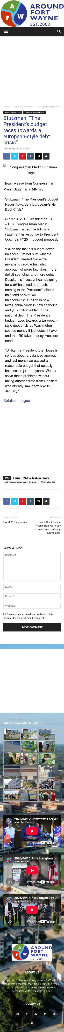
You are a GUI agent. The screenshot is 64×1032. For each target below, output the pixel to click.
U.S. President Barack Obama (36, 478)
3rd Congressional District (47, 106)
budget (16, 478)
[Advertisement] (32, 70)
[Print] (46, 156)
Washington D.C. (48, 482)
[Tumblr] (30, 156)
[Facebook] (6, 156)
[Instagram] (17, 1014)
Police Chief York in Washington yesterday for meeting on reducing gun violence (47, 527)
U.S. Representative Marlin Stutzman (21, 482)
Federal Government (22, 106)
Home (6, 106)
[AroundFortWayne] (32, 13)
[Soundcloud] (35, 1014)
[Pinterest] (22, 156)
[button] (5, 31)
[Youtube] (32, 1023)
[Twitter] (14, 156)
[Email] (38, 156)
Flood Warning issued (15, 522)
